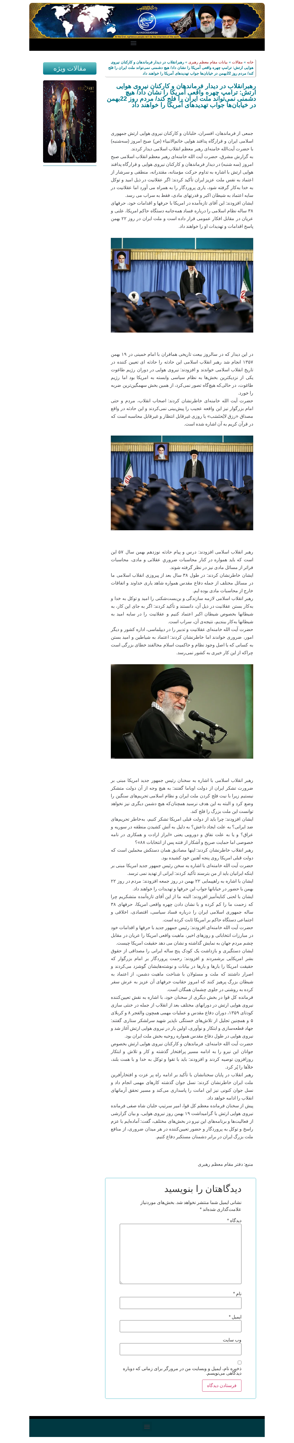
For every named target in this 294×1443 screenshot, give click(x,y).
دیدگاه (234, 1220)
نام (237, 1293)
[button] (133, 43)
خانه (250, 62)
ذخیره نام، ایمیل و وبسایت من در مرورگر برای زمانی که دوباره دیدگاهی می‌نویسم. (182, 1371)
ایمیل (235, 1317)
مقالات (237, 62)
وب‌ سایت (232, 1340)
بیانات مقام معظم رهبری (208, 62)
